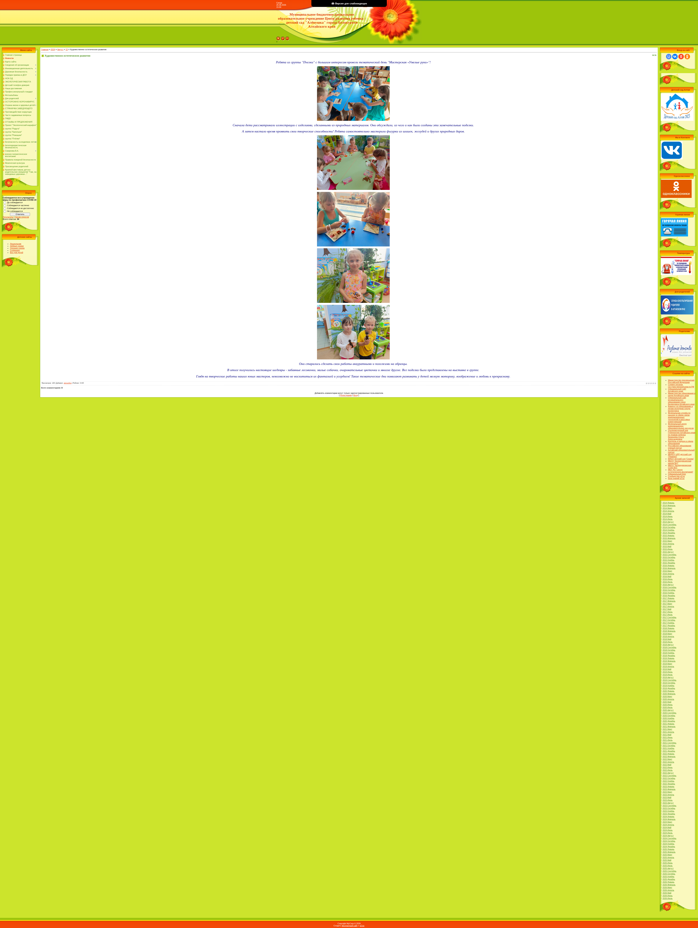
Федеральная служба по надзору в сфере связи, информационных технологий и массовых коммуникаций (679, 417)
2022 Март (667, 759)
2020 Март (667, 696)
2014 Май (667, 514)
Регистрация (346, 395)
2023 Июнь (668, 800)
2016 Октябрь (669, 590)
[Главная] (278, 38)
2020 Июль (668, 707)
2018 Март (667, 634)
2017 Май (667, 609)
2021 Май (667, 735)
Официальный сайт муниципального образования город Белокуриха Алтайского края (681, 401)
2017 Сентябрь (669, 617)
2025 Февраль (669, 852)
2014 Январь (668, 503)
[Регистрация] (283, 38)
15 (67, 49)
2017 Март (667, 604)
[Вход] (287, 38)
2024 (53, 49)
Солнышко (15, 250)
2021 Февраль (669, 726)
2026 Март (667, 887)
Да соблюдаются (15, 202)
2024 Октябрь (669, 841)
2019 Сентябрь (669, 680)
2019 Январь (668, 658)
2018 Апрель (668, 636)
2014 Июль (668, 519)
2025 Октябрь (669, 874)
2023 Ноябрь (668, 811)
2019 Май (667, 669)
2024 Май (667, 827)
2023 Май (667, 797)
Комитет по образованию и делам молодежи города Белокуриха (680, 408)
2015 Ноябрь (668, 560)
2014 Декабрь (669, 533)
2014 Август (668, 522)
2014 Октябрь (669, 527)
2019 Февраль (669, 661)
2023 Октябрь (669, 808)
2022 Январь (668, 754)
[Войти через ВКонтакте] (675, 56)
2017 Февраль (669, 601)
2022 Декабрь (669, 784)
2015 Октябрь (669, 557)
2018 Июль (668, 642)
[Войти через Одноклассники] (687, 56)
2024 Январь (668, 816)
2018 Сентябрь (669, 647)
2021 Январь (668, 724)
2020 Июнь (668, 705)
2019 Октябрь (669, 683)
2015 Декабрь (669, 563)
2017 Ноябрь (668, 623)
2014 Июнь (668, 516)
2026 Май (667, 893)
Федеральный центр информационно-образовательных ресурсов (681, 426)
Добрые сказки (17, 246)
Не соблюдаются (15, 211)
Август (60, 49)
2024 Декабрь (669, 846)
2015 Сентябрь (669, 554)
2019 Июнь (668, 672)
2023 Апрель (668, 795)
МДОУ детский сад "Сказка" (681, 459)
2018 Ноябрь (668, 653)
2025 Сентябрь (669, 871)
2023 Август (668, 803)
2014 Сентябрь (669, 524)
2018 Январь (668, 628)
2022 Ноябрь (668, 781)
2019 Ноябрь (668, 685)
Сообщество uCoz (676, 476)
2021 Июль (668, 740)
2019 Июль (668, 675)
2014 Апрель (668, 511)
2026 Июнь (668, 896)
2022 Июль (668, 770)
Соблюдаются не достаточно (20, 208)
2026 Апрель (668, 890)
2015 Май (667, 546)
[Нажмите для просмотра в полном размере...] (353, 68)
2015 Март (667, 541)
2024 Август (668, 836)
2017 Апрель (668, 606)
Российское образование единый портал (679, 447)
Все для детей (16, 252)
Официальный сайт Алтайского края (677, 390)
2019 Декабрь (669, 688)
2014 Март (667, 508)
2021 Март (667, 729)
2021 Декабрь (669, 751)
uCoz (362, 926)
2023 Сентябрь (669, 805)
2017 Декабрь (669, 625)
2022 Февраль (669, 756)
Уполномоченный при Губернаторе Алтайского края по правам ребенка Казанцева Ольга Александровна (681, 434)
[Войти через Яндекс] (681, 56)
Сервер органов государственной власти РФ (681, 385)
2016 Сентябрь (669, 587)
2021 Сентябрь (669, 743)
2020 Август (668, 710)
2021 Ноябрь (668, 748)
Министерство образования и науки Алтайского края (681, 394)
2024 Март (667, 822)
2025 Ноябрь (668, 876)
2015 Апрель (668, 544)
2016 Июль (668, 582)
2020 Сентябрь (669, 713)
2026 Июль (668, 898)
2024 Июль (668, 833)
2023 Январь (668, 786)
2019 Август (668, 677)
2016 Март (667, 571)
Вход (355, 395)
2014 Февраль (669, 505)
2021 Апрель (668, 732)
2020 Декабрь (669, 721)
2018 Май (667, 639)
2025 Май (667, 860)
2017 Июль (668, 615)
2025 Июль (668, 866)
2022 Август (668, 773)
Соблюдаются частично (18, 205)
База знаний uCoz (676, 478)
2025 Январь (668, 849)
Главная (45, 49)
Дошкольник (15, 244)
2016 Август (668, 585)
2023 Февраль (669, 789)
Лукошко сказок (17, 248)
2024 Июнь (668, 830)
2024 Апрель (668, 825)
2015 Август (668, 552)
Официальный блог (677, 474)
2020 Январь (668, 691)
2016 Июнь (668, 579)
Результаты (8, 217)
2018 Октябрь (669, 650)
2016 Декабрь (669, 595)
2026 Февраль (669, 885)
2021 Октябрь (669, 745)
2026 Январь (668, 882)
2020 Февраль (669, 694)
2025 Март (667, 855)
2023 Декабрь (669, 814)
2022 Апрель (668, 762)
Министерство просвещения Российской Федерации (681, 381)
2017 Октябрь (669, 620)
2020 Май (667, 702)
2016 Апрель (668, 574)
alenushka (67, 383)
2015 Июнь (668, 549)
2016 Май (667, 576)
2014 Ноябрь (668, 530)
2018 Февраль (669, 631)
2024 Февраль (669, 819)
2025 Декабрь (669, 879)
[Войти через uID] (668, 56)
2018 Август (668, 645)
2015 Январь (668, 535)
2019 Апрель (668, 666)
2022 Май (667, 765)
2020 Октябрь (669, 715)
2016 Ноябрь (668, 593)
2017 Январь (668, 598)
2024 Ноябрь (668, 844)
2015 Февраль (669, 538)
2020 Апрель (668, 699)
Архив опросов (22, 217)
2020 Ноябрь (668, 718)
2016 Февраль (669, 568)
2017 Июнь (668, 612)
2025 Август (668, 868)
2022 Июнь (668, 767)
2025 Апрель (668, 857)
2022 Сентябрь (669, 775)
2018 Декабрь (669, 655)
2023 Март (667, 792)
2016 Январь (668, 565)
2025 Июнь (668, 863)
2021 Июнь (668, 737)
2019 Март (667, 664)
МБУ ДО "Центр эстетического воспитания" (680, 471)
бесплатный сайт (350, 926)
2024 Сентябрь (669, 838)
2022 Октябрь (669, 778)
